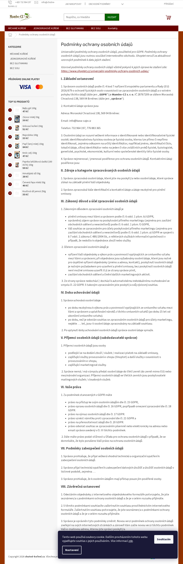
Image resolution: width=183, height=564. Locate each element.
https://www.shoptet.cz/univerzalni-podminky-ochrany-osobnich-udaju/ (105, 71)
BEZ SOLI (14, 68)
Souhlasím (164, 539)
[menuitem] (17, 28)
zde (130, 541)
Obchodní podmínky (99, 4)
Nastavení (71, 550)
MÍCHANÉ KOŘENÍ (19, 54)
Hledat (112, 17)
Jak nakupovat (73, 4)
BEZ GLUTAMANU (19, 63)
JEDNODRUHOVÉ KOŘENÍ (23, 59)
